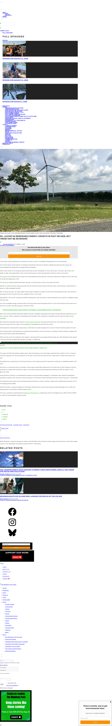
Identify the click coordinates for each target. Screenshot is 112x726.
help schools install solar (33, 322)
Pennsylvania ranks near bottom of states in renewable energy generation (32, 310)
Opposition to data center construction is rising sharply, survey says (23, 347)
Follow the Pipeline (12, 115)
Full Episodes (8, 32)
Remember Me (12, 683)
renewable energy (17, 425)
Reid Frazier (4, 499)
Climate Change (11, 125)
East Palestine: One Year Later (16, 110)
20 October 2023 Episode (6, 425)
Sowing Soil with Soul (13, 111)
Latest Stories (25, 475)
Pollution (9, 137)
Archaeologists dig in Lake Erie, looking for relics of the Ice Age (31, 496)
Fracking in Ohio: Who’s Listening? (18, 118)
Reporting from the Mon (14, 108)
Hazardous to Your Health (15, 120)
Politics (8, 136)
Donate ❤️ (6, 144)
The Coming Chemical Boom (15, 114)
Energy (7, 129)
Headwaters (9, 119)
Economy (8, 128)
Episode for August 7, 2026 (15, 101)
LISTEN (5, 574)
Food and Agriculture (13, 132)
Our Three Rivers (11, 122)
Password (3, 670)
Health (7, 133)
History (8, 135)
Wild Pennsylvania (12, 113)
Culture (8, 127)
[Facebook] (12, 516)
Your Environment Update (14, 142)
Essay (7, 131)
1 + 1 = (3, 678)
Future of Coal (11, 123)
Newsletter (6, 590)
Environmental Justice (13, 130)
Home (4, 593)
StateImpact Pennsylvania (31, 393)
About (7, 13)
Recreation (9, 138)
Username (3, 667)
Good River (9, 117)
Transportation (11, 139)
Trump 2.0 (8, 140)
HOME (4, 567)
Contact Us (8, 15)
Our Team (7, 14)
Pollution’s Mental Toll (14, 112)
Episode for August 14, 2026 (15, 80)
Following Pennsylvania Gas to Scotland (21, 116)
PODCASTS (6, 576)
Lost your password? (12, 685)
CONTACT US (6, 571)
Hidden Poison (10, 121)
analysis (5, 276)
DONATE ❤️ (6, 578)
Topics (5, 124)
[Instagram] (12, 526)
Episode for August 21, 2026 (15, 58)
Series (5, 107)
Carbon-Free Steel (12, 109)
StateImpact (26, 425)
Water (7, 141)
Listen (4, 597)
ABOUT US (6, 569)
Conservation (10, 126)
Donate (5, 588)
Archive (5, 16)
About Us (5, 13)
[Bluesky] (12, 537)
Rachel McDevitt (8, 244)
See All (5, 40)
